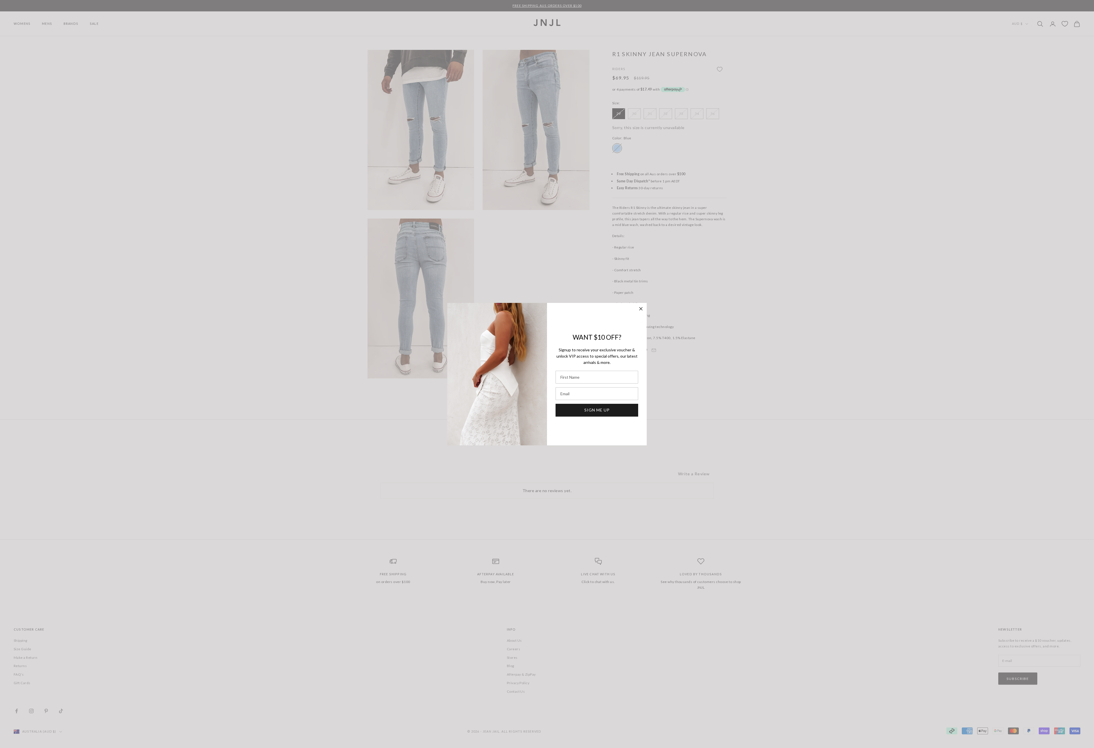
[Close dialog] (640, 308)
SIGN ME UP (597, 409)
